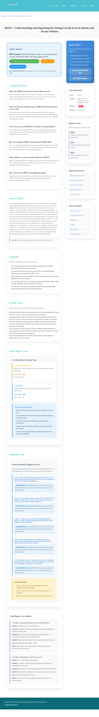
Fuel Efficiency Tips (76, 185)
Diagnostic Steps (75, 234)
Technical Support (76, 190)
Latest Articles (74, 194)
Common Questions (76, 215)
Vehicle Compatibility (77, 180)
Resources (74, 5)
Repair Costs (74, 229)
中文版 (93, 5)
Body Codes (21, 16)
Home (51, 5)
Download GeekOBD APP (80, 71)
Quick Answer (74, 211)
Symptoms (73, 220)
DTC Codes (11, 16)
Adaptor (63, 5)
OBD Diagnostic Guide (77, 176)
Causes (72, 225)
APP (56, 5)
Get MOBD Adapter (80, 78)
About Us (85, 5)
